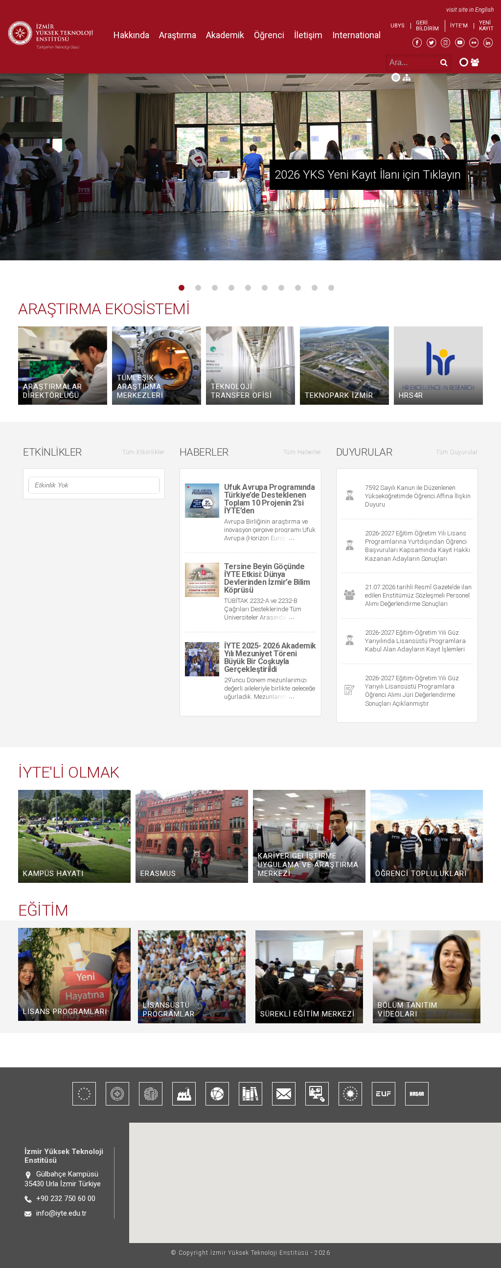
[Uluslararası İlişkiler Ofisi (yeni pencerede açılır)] (217, 1094)
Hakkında (131, 35)
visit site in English (470, 9)
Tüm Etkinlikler (143, 452)
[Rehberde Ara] (469, 61)
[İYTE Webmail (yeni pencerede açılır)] (284, 1094)
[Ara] (444, 62)
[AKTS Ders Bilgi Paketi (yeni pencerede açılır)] (84, 1094)
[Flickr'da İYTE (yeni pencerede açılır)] (473, 43)
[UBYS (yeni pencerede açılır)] (317, 1094)
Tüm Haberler (302, 452)
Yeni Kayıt (486, 26)
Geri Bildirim (427, 26)
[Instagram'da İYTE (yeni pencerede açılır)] (445, 43)
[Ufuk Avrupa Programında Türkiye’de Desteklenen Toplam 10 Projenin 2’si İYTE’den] (250, 173)
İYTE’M (459, 26)
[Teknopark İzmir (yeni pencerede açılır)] (150, 1094)
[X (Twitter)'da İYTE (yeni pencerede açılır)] (431, 43)
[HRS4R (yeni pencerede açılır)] (417, 1094)
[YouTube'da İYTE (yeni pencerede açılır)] (459, 43)
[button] (163, 288)
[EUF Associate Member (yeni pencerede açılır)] (383, 1094)
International (356, 35)
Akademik (225, 35)
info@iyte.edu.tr (61, 1213)
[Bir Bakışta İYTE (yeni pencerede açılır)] (117, 1094)
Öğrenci (269, 35)
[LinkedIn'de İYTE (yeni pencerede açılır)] (488, 43)
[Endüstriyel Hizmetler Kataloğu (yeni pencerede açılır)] (184, 1094)
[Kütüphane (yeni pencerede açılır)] (250, 1094)
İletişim (308, 35)
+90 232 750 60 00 (65, 1198)
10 (331, 287)
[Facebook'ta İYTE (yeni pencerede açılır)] (417, 43)
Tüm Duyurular (457, 452)
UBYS (397, 26)
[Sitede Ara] (400, 77)
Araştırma (177, 35)
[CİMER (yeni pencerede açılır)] (350, 1094)
